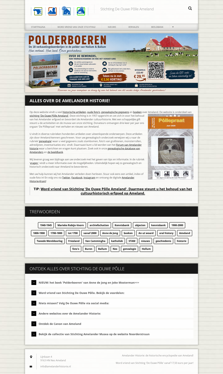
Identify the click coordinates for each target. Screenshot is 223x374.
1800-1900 (39, 233)
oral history (166, 233)
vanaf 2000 (89, 233)
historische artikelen (74, 112)
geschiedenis (163, 241)
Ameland (184, 233)
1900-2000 (177, 225)
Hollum (146, 249)
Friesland (73, 241)
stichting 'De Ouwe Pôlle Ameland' (49, 115)
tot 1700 (73, 233)
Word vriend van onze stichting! (76, 26)
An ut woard (146, 233)
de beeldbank (55, 152)
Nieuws (112, 26)
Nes (115, 249)
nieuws (145, 241)
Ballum (102, 249)
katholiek (117, 241)
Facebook (76, 177)
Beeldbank (157, 26)
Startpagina (38, 26)
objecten (140, 225)
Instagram (89, 177)
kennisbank (158, 225)
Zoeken (190, 9)
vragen (34, 163)
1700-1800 (56, 233)
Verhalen (133, 26)
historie (181, 241)
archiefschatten (99, 225)
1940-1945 (46, 225)
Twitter (66, 177)
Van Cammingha (95, 241)
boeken (137, 112)
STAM (132, 241)
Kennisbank (122, 225)
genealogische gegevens (115, 112)
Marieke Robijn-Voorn (70, 225)
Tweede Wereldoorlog (50, 241)
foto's (75, 249)
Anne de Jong (110, 233)
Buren (88, 249)
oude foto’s (93, 112)
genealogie (45, 141)
